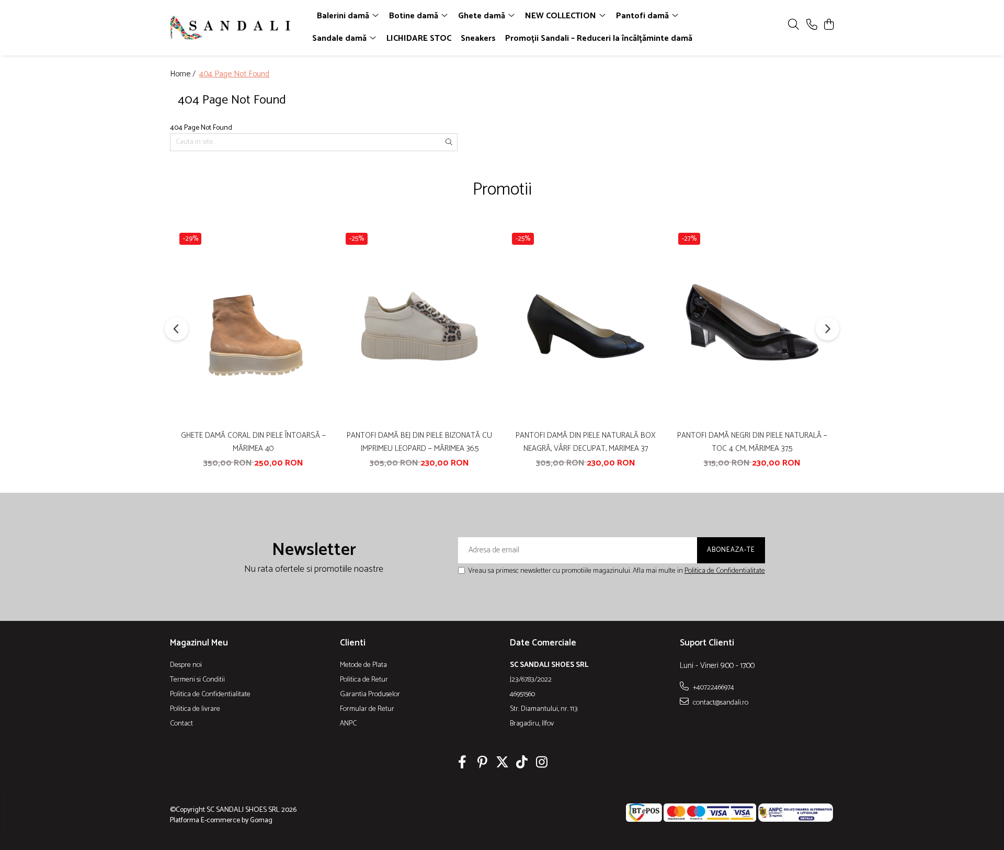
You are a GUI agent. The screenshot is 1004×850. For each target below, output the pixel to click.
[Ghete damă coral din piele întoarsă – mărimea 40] (253, 326)
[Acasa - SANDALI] (230, 28)
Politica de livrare (195, 709)
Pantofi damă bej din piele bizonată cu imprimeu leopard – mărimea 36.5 (419, 442)
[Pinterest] (482, 763)
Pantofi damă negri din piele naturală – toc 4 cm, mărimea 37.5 (752, 442)
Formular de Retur (367, 709)
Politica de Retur (364, 680)
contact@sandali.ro (719, 702)
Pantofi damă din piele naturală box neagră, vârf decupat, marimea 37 (586, 442)
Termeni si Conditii (197, 680)
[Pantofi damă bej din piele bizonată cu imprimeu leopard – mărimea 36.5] (419, 326)
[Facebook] (462, 763)
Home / (184, 75)
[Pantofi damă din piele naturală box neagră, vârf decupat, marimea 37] (586, 326)
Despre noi (186, 665)
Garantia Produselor (370, 694)
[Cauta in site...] (793, 25)
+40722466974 (712, 687)
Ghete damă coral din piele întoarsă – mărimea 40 (253, 442)
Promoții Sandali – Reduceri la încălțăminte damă (598, 38)
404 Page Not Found (234, 75)
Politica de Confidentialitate (724, 571)
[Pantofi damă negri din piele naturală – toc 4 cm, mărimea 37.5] (752, 326)
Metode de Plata (363, 665)
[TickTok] (522, 763)
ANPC (348, 724)
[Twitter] (502, 763)
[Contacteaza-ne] (811, 25)
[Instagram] (542, 763)
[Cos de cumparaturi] (828, 25)
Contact (181, 724)
